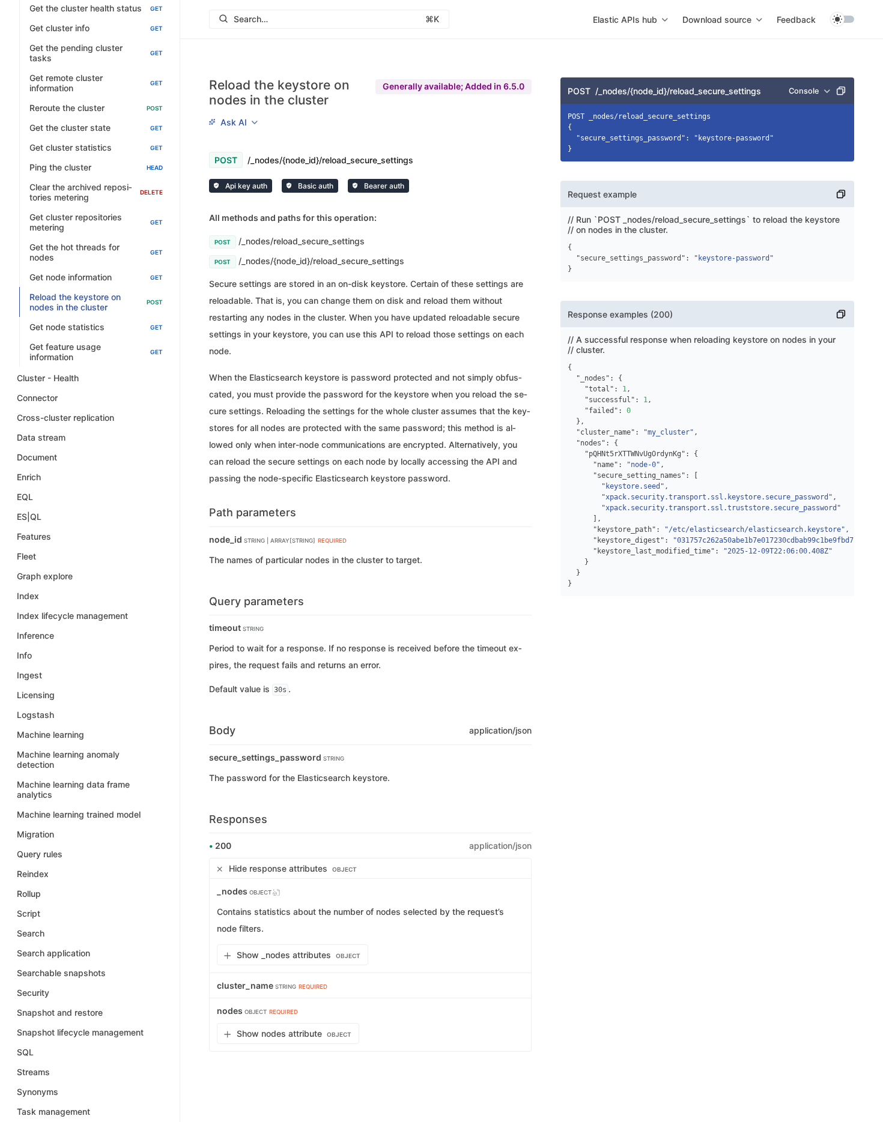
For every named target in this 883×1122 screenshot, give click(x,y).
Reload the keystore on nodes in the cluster (96, 302)
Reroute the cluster (96, 108)
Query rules (39, 854)
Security (33, 993)
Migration (35, 834)
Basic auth (314, 185)
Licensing (36, 695)
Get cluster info (96, 28)
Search (30, 933)
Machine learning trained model (79, 814)
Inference (35, 635)
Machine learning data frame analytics (73, 789)
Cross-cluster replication (65, 417)
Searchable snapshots (61, 973)
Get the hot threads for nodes (96, 252)
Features (34, 536)
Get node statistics (96, 327)
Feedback (796, 19)
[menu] (630, 19)
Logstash (35, 715)
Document (37, 457)
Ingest (29, 675)
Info (24, 655)
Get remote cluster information (96, 83)
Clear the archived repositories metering (96, 192)
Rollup (29, 893)
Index (28, 596)
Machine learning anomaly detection (68, 759)
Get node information (96, 277)
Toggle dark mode (842, 19)
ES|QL (29, 516)
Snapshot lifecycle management (80, 1032)
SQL (25, 1052)
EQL (25, 497)
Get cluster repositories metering (96, 222)
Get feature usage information (96, 352)
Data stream (41, 437)
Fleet (26, 556)
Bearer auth (383, 185)
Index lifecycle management (72, 616)
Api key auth (245, 185)
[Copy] (841, 91)
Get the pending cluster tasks (96, 53)
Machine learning (50, 734)
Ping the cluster (96, 167)
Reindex (33, 874)
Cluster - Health (48, 378)
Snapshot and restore (60, 1012)
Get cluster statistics (96, 147)
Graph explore (45, 576)
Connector (37, 398)
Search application (53, 953)
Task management (53, 1111)
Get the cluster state (96, 127)
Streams (33, 1072)
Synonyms (37, 1092)
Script (28, 913)
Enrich (29, 477)
